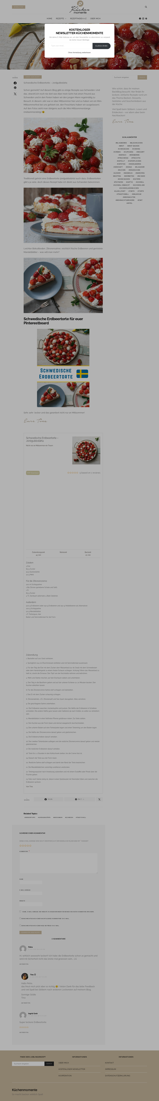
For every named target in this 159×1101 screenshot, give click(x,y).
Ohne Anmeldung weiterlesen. (79, 52)
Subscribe (101, 46)
